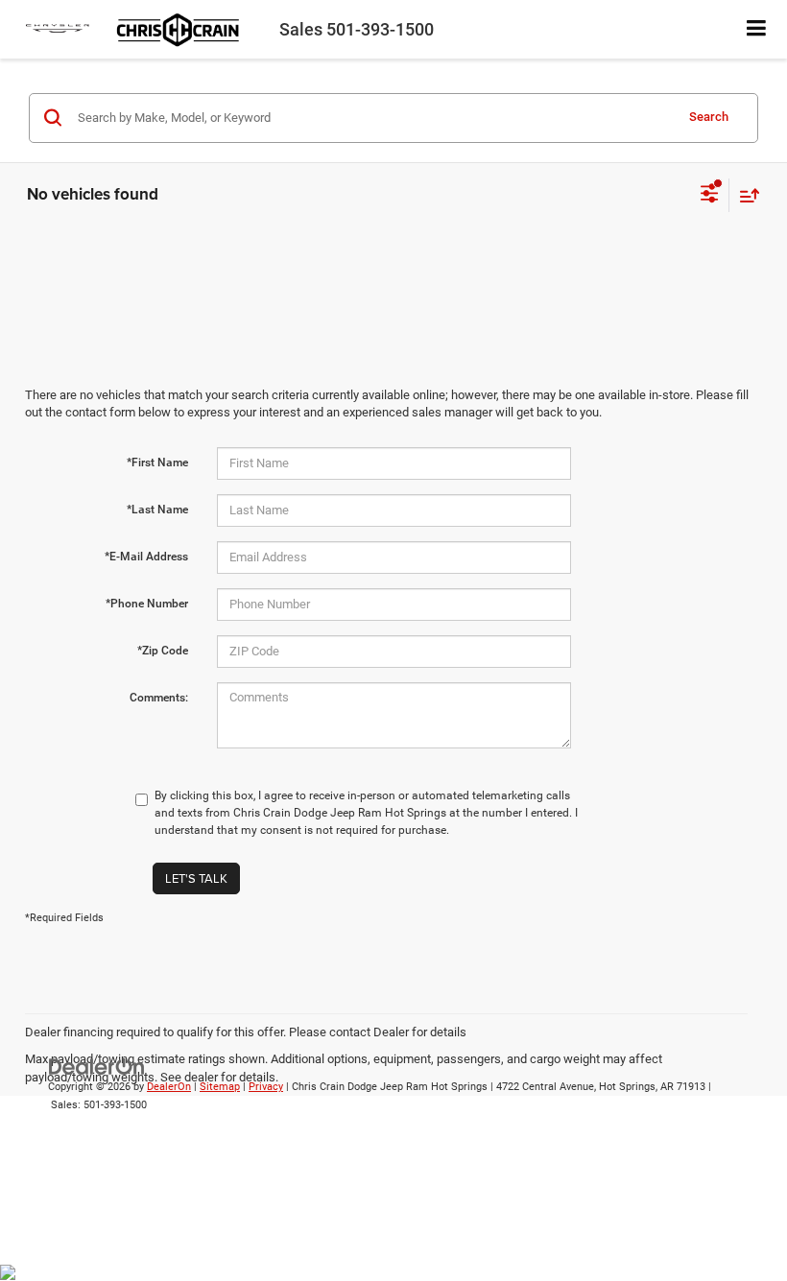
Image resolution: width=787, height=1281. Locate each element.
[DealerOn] (97, 1066)
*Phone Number (147, 603)
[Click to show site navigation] (757, 29)
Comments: (159, 697)
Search (708, 116)
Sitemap (220, 1086)
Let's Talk (196, 878)
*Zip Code (162, 650)
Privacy (266, 1086)
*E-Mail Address (146, 556)
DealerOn (169, 1086)
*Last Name (157, 509)
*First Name (157, 462)
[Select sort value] (744, 195)
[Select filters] (710, 196)
